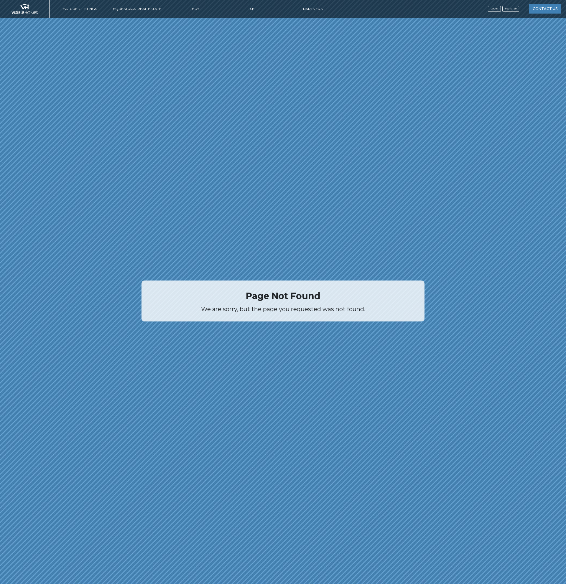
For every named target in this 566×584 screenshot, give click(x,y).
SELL (254, 8)
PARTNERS (313, 8)
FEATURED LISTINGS (79, 8)
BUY (195, 8)
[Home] (24, 9)
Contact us (545, 8)
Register (510, 8)
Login (494, 8)
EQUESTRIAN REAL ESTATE (137, 8)
